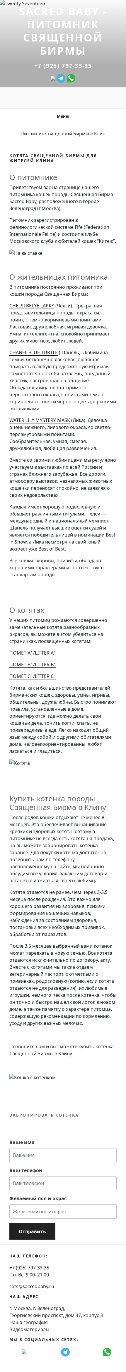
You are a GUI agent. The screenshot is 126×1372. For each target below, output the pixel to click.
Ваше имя (21, 1142)
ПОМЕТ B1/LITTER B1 (32, 664)
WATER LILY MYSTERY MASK (39, 420)
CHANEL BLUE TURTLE (33, 352)
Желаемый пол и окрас (38, 1198)
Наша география (28, 1322)
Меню (63, 116)
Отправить (32, 1231)
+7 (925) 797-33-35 (63, 66)
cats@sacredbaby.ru (31, 1286)
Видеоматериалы (29, 1329)
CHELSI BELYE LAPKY (31, 305)
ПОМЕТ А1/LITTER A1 (32, 653)
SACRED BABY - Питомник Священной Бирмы (63, 31)
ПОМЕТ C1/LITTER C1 (32, 676)
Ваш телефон (25, 1170)
